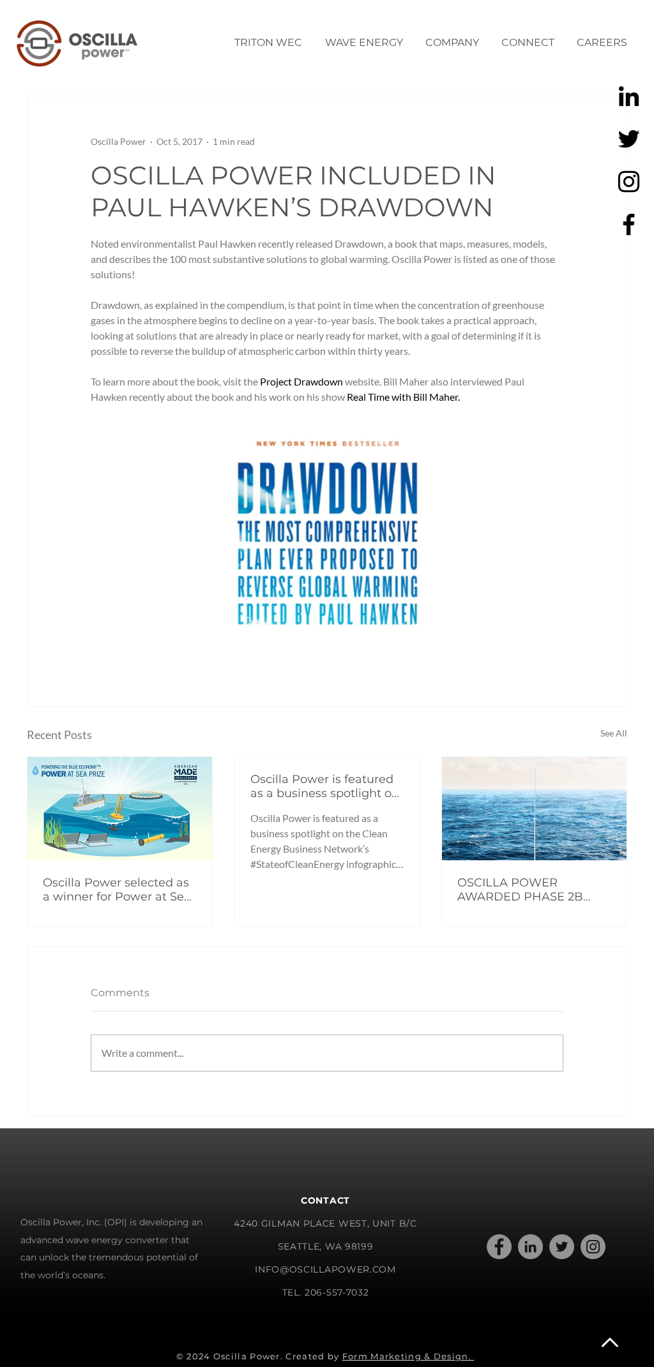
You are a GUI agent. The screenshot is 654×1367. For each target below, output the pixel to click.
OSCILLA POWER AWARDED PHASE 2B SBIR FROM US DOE (520, 890)
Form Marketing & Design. (408, 1356)
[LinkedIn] (530, 1246)
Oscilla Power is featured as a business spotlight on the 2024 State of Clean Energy (324, 786)
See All (613, 733)
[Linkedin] (628, 96)
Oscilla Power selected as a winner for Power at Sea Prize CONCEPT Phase (117, 890)
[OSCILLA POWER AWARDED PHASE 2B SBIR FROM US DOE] (534, 808)
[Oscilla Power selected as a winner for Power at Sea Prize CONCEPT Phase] (119, 808)
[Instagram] (628, 181)
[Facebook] (628, 224)
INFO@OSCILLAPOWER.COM (325, 1269)
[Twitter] (628, 138)
